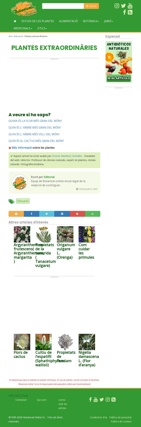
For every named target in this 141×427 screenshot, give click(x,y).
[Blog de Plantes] (113, 400)
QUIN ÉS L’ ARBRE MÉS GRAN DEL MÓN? (35, 127)
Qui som (41, 399)
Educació (18, 36)
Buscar (92, 6)
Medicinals (22, 28)
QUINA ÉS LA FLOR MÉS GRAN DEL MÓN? (35, 121)
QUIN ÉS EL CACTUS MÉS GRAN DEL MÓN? (36, 141)
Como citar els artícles (62, 404)
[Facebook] (90, 400)
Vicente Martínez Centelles (67, 156)
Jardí (107, 21)
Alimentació (68, 21)
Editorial (49, 177)
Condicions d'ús (98, 417)
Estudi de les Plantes (37, 21)
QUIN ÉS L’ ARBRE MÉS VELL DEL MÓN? (34, 134)
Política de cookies (121, 421)
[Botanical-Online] (24, 8)
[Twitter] (101, 400)
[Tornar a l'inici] (15, 21)
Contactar (20, 399)
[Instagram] (108, 400)
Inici (10, 36)
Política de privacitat (120, 417)
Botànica (90, 21)
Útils (41, 28)
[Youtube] (96, 400)
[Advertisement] (54, 84)
